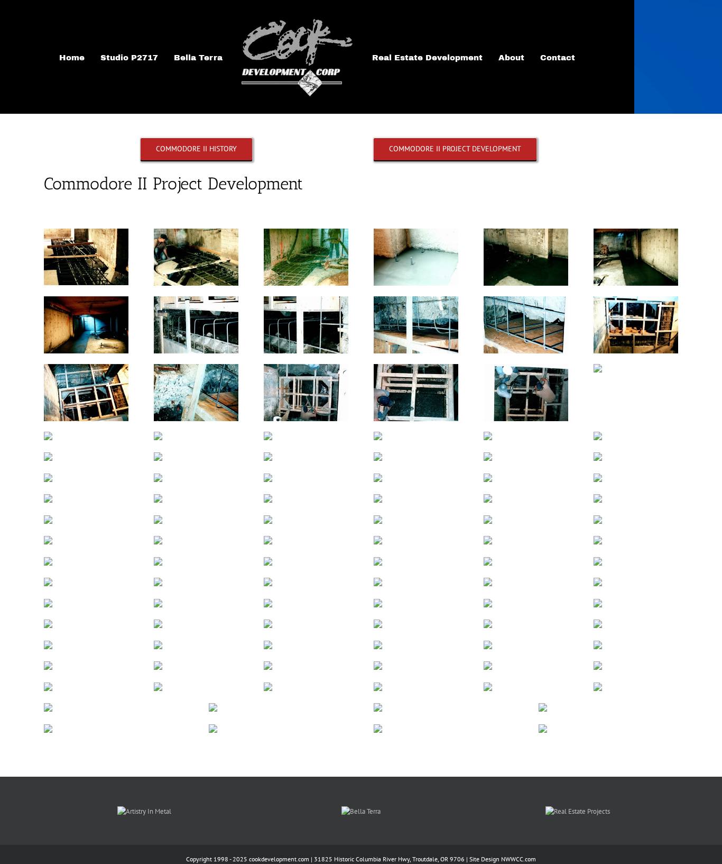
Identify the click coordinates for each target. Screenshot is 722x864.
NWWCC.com (518, 859)
